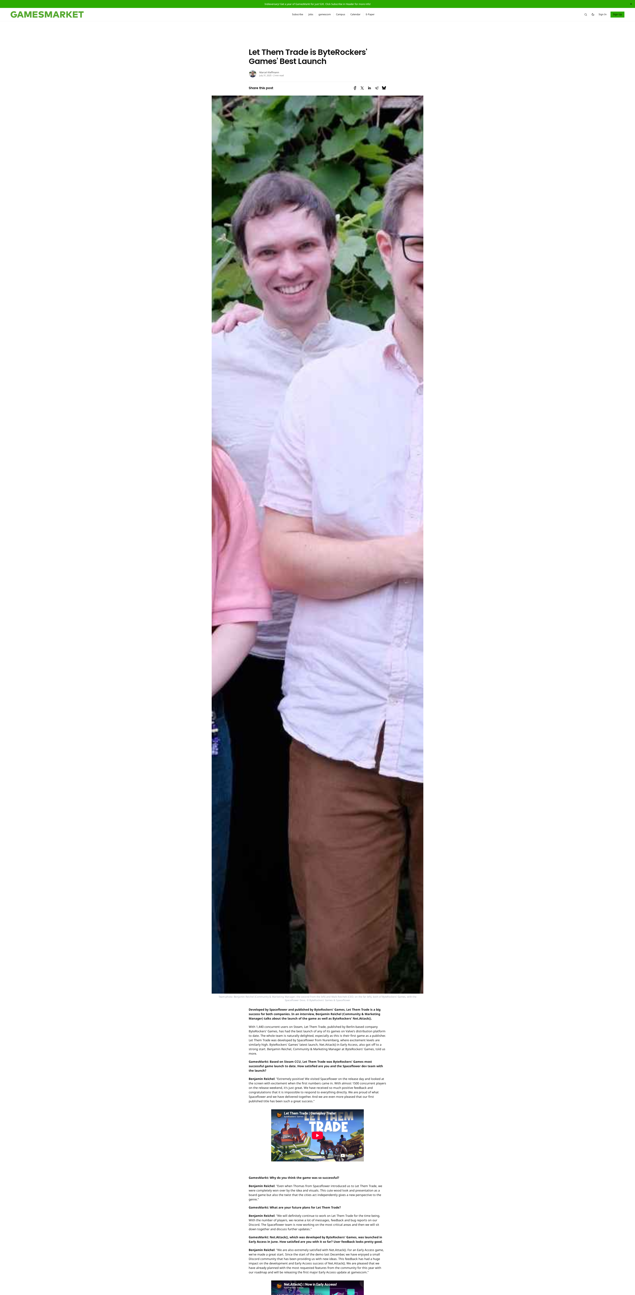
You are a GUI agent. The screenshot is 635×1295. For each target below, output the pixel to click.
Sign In (603, 14)
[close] (631, 4)
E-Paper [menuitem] (370, 14)
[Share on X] (362, 88)
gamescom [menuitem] (324, 14)
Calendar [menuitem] (355, 14)
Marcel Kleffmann (269, 72)
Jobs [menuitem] (310, 14)
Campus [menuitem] (340, 14)
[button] (586, 14)
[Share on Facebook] (355, 88)
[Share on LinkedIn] (369, 88)
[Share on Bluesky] (384, 88)
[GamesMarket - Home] (147, 14)
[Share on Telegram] (376, 88)
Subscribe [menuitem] (297, 14)
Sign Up (617, 14)
